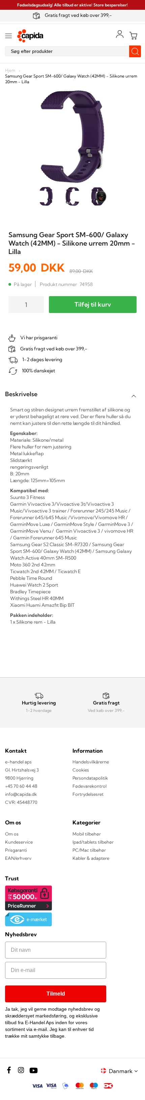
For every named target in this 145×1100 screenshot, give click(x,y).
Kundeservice (19, 842)
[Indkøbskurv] (133, 35)
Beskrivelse (21, 394)
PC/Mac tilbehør (89, 850)
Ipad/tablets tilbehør (93, 842)
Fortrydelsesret (88, 794)
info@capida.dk (21, 794)
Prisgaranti (16, 850)
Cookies (80, 770)
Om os (12, 834)
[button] (124, 1071)
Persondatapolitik (90, 778)
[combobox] (72, 51)
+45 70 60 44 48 (21, 786)
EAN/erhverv (18, 858)
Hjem (10, 70)
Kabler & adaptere (90, 858)
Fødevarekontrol (89, 786)
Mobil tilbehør (86, 834)
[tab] (72, 394)
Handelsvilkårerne (90, 761)
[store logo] (30, 35)
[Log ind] (119, 34)
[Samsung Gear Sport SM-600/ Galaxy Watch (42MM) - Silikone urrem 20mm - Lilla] (46, 197)
